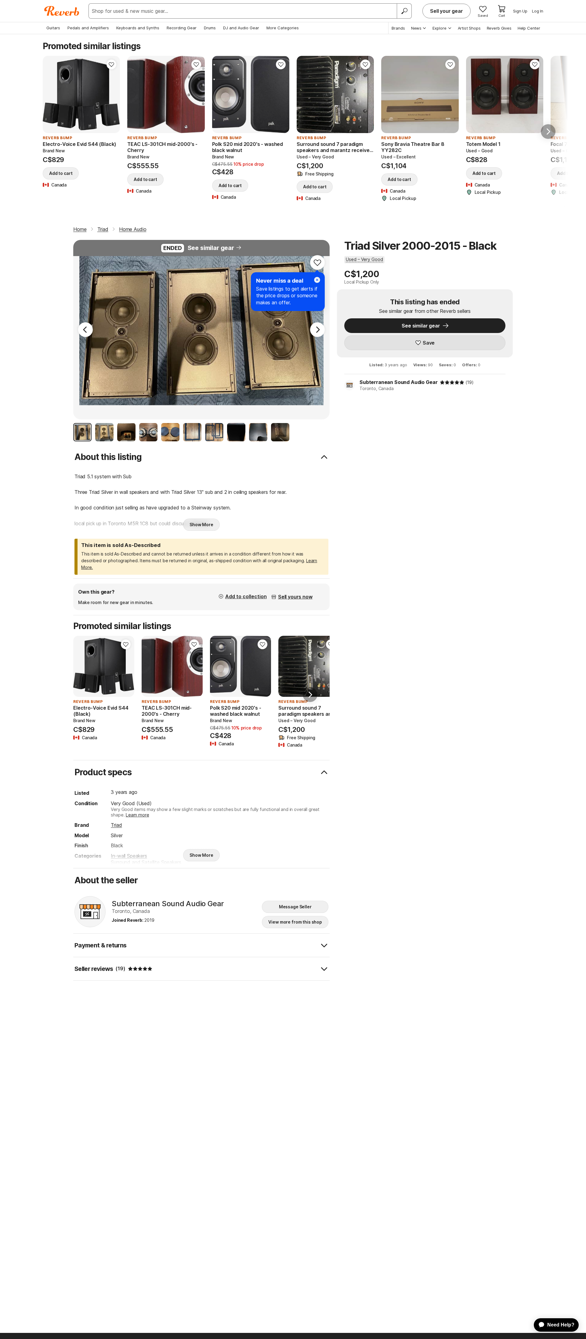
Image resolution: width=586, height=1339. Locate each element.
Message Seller (295, 906)
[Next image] (281, 95)
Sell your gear (446, 11)
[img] (452, 382)
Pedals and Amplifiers (88, 27)
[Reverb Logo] (61, 11)
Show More (201, 524)
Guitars (53, 27)
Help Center (529, 28)
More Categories (282, 27)
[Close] (317, 280)
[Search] (404, 11)
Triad (116, 825)
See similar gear (211, 248)
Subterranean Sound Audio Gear (398, 382)
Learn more (137, 814)
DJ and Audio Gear (241, 27)
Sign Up (520, 11)
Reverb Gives (499, 28)
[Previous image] (221, 95)
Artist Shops (469, 28)
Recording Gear (182, 27)
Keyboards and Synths (137, 27)
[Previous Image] (85, 329)
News (416, 28)
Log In (537, 11)
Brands (398, 28)
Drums (210, 27)
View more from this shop (295, 922)
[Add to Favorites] (111, 64)
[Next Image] (317, 329)
